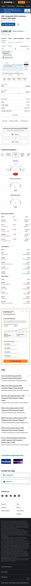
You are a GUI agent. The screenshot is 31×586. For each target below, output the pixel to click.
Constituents (11, 42)
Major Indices (11, 6)
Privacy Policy (4, 572)
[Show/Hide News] (11, 46)
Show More (15, 115)
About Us (3, 504)
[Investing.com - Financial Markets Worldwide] (9, 2)
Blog (18, 504)
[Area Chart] (5, 46)
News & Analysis (19, 38)
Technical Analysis (8, 150)
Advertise (3, 507)
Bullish (16, 142)
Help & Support (5, 510)
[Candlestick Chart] (3, 46)
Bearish (17, 134)
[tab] (8, 155)
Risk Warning (4, 577)
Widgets (19, 514)
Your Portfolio (20, 510)
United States (15, 120)
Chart (10, 38)
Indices (4, 6)
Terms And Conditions (6, 566)
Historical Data (19, 42)
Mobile (18, 507)
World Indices (20, 6)
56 (27, 120)
